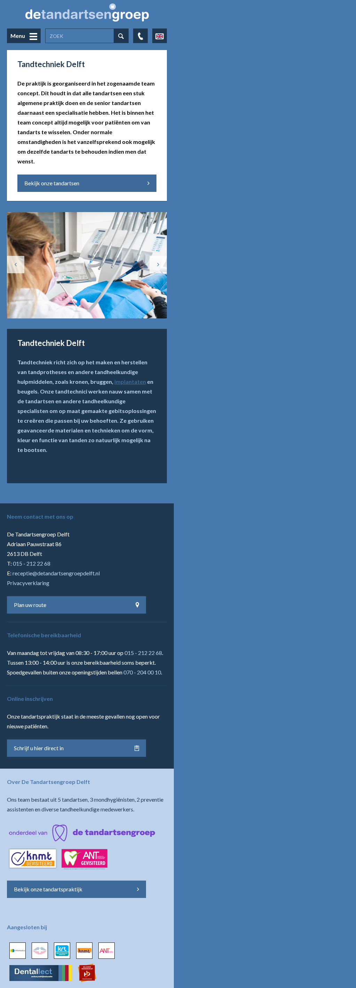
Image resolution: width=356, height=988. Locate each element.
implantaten (130, 381)
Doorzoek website (121, 36)
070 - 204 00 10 (142, 672)
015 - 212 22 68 (31, 563)
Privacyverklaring (28, 583)
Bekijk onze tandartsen (51, 183)
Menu (18, 35)
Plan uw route (30, 604)
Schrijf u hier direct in (39, 748)
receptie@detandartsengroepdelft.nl (56, 573)
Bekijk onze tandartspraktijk (48, 889)
